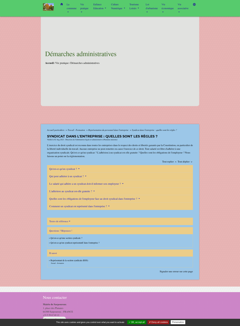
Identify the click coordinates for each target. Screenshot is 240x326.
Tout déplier (185, 161)
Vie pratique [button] (84, 6)
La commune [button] (72, 6)
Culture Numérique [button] (117, 6)
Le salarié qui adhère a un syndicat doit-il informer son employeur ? (85, 183)
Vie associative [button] (183, 6)
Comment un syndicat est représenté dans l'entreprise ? (78, 206)
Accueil (49, 63)
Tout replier (169, 161)
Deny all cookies (159, 322)
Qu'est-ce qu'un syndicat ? (63, 168)
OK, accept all (137, 322)
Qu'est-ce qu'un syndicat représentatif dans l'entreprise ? (75, 242)
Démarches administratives (84, 63)
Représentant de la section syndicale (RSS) (69, 260)
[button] (62, 4)
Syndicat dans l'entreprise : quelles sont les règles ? (154, 129)
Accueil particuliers (56, 129)
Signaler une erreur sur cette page (176, 271)
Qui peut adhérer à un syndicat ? (66, 176)
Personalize (178, 322)
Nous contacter (55, 297)
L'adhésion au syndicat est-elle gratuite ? (71, 191)
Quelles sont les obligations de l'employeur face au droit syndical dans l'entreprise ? (93, 198)
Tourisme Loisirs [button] (134, 6)
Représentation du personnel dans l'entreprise (108, 129)
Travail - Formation (77, 129)
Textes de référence (58, 221)
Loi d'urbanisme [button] (152, 6)
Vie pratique (62, 63)
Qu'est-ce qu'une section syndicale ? (66, 237)
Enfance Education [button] (98, 6)
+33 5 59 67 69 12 (51, 315)
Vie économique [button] (168, 6)
